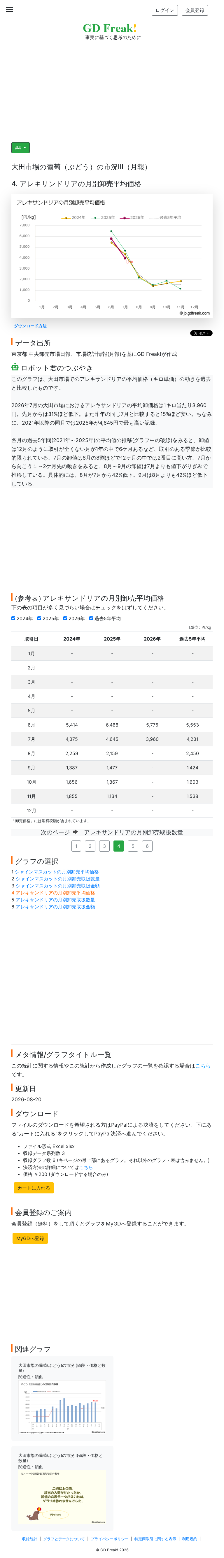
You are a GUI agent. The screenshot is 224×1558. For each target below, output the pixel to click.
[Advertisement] (112, 87)
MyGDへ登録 (30, 1238)
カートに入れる (34, 1188)
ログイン (164, 10)
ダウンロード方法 (30, 325)
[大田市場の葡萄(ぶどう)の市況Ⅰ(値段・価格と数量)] (62, 1407)
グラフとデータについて (64, 1539)
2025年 (51, 618)
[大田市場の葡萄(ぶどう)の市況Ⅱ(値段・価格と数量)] (62, 1497)
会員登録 (195, 10)
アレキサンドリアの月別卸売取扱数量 (55, 900)
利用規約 (189, 1539)
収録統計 (29, 1539)
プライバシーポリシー (110, 1539)
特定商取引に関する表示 (155, 1539)
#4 (18, 148)
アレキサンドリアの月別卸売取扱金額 (55, 907)
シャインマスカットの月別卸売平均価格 (57, 872)
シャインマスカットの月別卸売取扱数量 (58, 879)
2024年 (25, 618)
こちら (203, 1066)
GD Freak (110, 27)
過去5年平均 (108, 618)
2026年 (77, 618)
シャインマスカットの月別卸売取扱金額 (58, 886)
